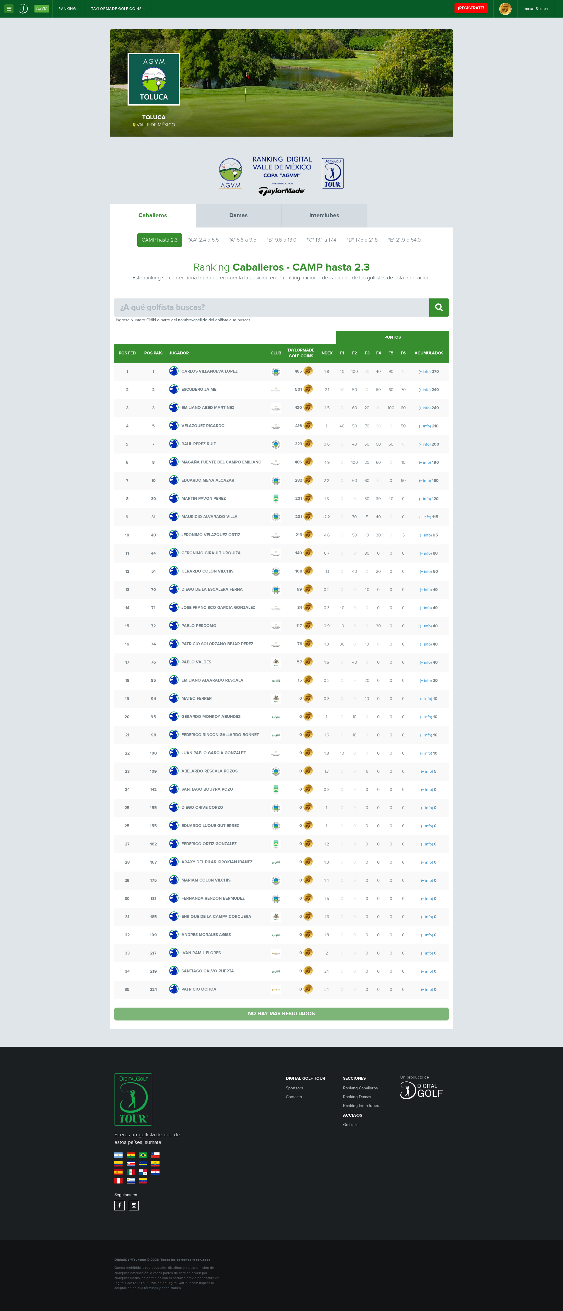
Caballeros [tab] (152, 215)
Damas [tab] (238, 215)
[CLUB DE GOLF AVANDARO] (276, 390)
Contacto (294, 1097)
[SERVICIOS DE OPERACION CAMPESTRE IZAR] (276, 662)
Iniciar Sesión (536, 8)
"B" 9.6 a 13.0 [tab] (281, 240)
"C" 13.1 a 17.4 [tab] (321, 240)
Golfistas (351, 1124)
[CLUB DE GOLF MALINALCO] (276, 499)
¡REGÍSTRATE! (471, 8)
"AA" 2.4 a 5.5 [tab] (203, 240)
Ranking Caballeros (360, 1088)
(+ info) (424, 371)
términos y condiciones (162, 1288)
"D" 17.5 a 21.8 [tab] (362, 240)
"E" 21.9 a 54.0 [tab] (404, 240)
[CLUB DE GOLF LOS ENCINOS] (276, 680)
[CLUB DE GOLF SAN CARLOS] (276, 371)
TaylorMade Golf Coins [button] (117, 8)
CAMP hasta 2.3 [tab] (160, 240)
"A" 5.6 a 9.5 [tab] (242, 240)
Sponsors (294, 1088)
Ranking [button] (67, 8)
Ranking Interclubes (361, 1105)
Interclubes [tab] (324, 215)
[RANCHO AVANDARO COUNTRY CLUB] (276, 953)
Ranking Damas (357, 1097)
